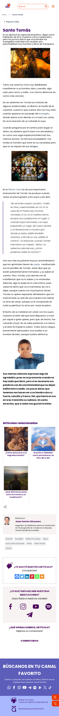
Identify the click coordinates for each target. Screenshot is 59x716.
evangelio (44, 113)
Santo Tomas (39, 543)
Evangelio (19, 539)
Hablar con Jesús (33, 539)
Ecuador (9, 539)
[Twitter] (22, 576)
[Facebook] (17, 576)
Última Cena (14, 189)
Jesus (45, 539)
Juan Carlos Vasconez (15, 543)
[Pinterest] (32, 576)
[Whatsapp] (37, 576)
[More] (42, 576)
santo (29, 543)
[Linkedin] (27, 576)
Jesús (37, 264)
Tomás (8, 548)
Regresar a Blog (11, 22)
